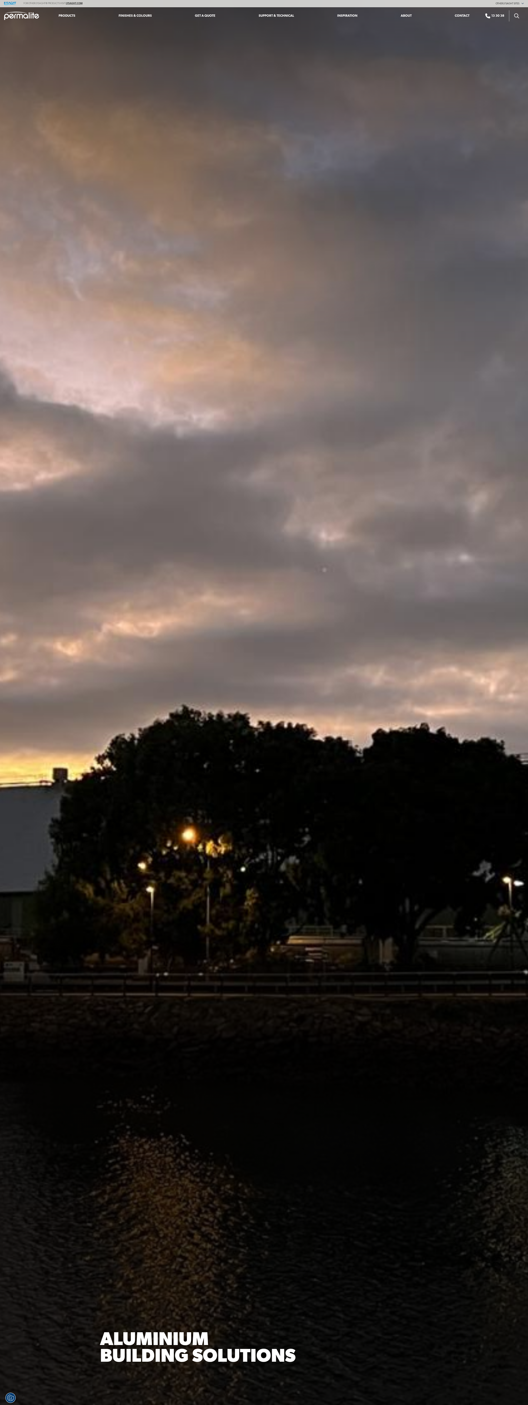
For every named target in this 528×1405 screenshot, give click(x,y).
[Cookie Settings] (10, 1398)
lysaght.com (74, 3)
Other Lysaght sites (508, 3)
